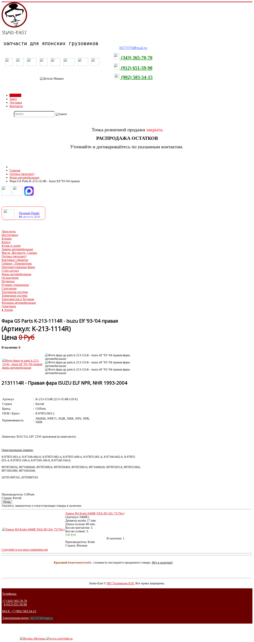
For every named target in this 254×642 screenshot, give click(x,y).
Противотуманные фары (18, 267)
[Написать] (18, 194)
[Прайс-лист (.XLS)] (9, 219)
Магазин (15, 95)
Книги (6, 242)
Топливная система (15, 292)
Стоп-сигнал (10, 270)
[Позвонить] (6, 194)
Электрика (9, 306)
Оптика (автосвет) (14, 256)
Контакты (16, 106)
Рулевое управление (15, 285)
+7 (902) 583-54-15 (23, 611)
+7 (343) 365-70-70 (14, 601)
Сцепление (9, 288)
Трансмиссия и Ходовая (18, 299)
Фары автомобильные (16, 274)
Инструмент (10, 235)
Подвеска (8, 281)
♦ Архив (7, 309)
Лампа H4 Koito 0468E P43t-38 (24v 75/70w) (94, 513)
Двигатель (9, 231)
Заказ (13, 99)
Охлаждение (10, 277)
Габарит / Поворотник (17, 263)
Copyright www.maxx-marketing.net (25, 549)
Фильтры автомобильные (19, 302)
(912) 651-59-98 (136, 67)
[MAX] (29, 194)
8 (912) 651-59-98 (15, 604)
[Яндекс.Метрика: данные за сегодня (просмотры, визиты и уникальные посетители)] (33, 638)
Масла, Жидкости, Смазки (19, 252)
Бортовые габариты (15, 260)
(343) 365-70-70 (136, 57)
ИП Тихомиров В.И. (121, 583)
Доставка (16, 102)
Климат (7, 238)
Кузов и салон (11, 245)
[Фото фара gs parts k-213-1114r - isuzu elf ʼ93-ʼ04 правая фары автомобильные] (23, 367)
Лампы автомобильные (17, 249)
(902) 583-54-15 (136, 77)
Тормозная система (14, 295)
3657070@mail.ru (41, 618)
